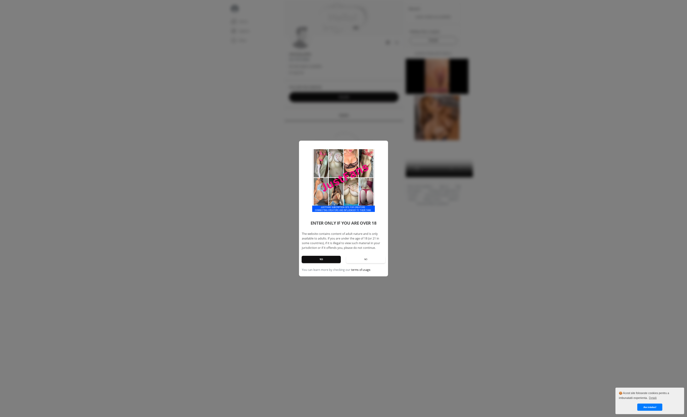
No (365, 259)
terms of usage (360, 270)
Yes (321, 259)
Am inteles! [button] (649, 407)
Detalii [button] (653, 397)
